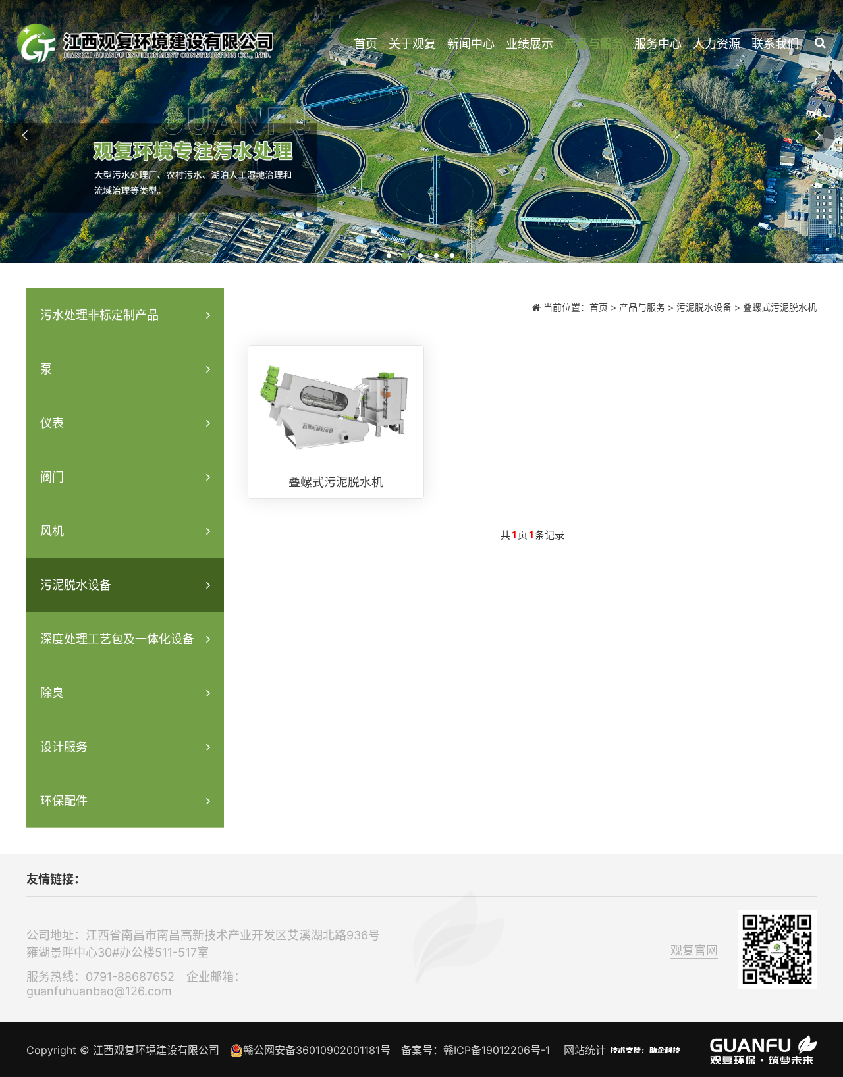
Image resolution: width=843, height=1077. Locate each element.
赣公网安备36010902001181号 (317, 1050)
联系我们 (775, 44)
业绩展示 (529, 44)
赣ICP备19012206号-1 (496, 1050)
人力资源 (716, 44)
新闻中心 (471, 44)
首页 (365, 44)
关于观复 (412, 44)
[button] (390, 257)
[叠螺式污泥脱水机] (335, 422)
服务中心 (658, 44)
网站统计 (585, 1050)
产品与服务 (594, 44)
